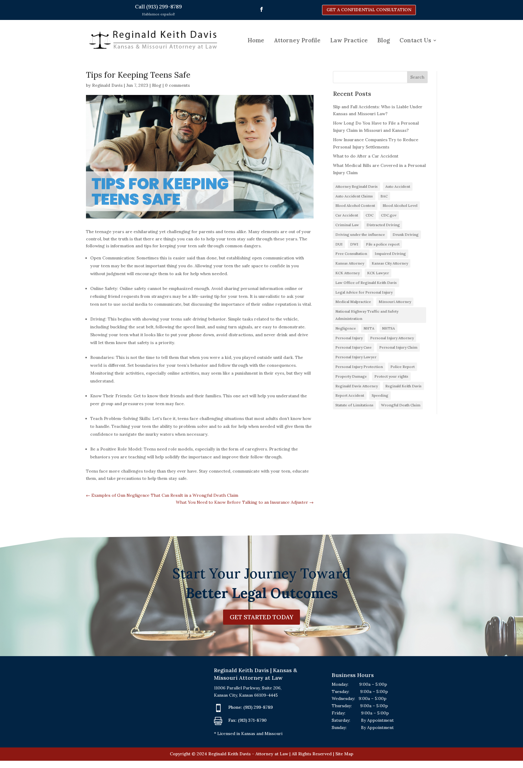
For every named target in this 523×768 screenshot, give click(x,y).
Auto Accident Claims (354, 196)
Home (256, 40)
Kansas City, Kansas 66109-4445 (246, 695)
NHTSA (388, 328)
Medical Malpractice (353, 301)
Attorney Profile (297, 40)
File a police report (383, 244)
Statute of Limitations (354, 405)
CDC (369, 215)
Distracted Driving (383, 225)
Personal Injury (349, 338)
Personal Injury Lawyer (356, 357)
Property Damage (351, 376)
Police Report (402, 366)
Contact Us (415, 40)
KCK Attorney (347, 273)
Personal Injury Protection (359, 366)
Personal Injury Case (353, 347)
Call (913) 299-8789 (158, 6)
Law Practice (349, 40)
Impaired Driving (390, 253)
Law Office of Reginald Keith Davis (366, 282)
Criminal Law (347, 225)
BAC (384, 196)
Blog (383, 40)
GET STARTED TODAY (261, 617)
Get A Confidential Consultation (369, 9)
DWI (354, 244)
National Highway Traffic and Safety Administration (366, 315)
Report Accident (349, 395)
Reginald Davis (107, 85)
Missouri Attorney (395, 301)
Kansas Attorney (349, 263)
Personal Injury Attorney (392, 338)
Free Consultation (351, 253)
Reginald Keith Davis (403, 386)
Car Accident (346, 215)
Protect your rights (391, 376)
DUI (339, 244)
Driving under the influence (360, 234)
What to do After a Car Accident (365, 156)
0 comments (177, 85)
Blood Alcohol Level (400, 205)
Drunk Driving (406, 234)
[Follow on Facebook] (261, 9)
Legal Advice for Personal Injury (364, 292)
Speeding (380, 395)
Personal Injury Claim (398, 347)
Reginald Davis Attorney (356, 386)
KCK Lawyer (378, 273)
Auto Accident (397, 186)
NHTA (368, 328)
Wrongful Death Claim (400, 405)
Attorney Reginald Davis (356, 186)
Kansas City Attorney (390, 263)
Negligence (345, 328)
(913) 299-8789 (258, 707)
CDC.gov (388, 215)
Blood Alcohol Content (355, 205)
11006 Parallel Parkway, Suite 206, (247, 688)
